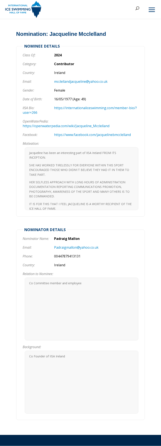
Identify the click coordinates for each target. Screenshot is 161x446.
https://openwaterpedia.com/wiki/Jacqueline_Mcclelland (66, 126)
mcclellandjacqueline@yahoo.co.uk (81, 81)
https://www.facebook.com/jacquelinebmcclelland (92, 134)
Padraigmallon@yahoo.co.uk (76, 247)
